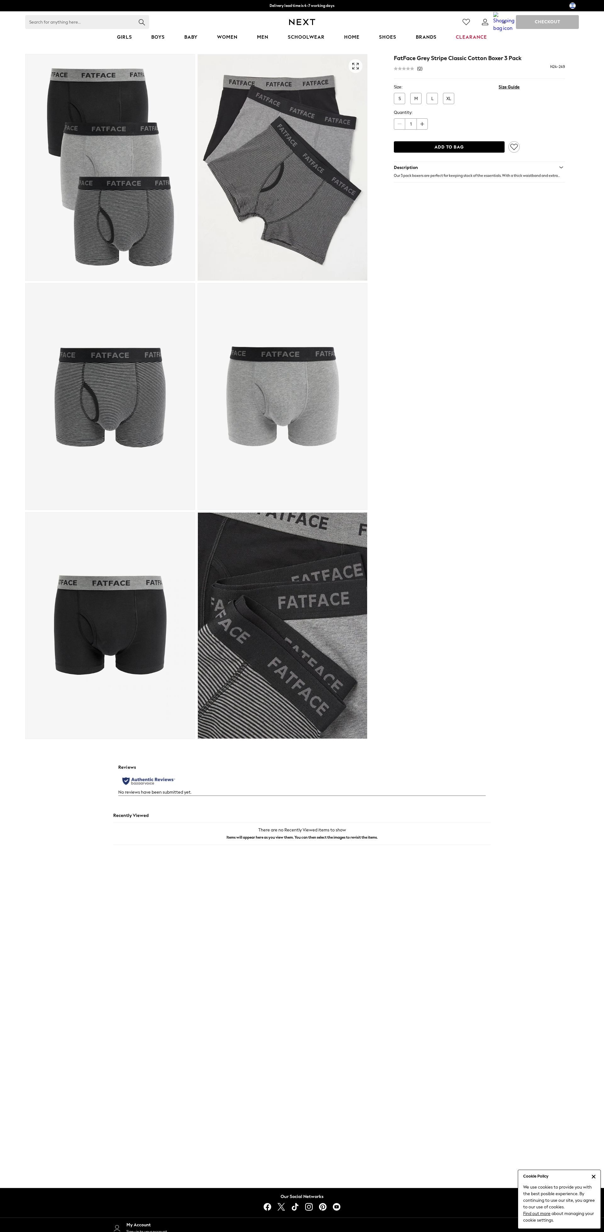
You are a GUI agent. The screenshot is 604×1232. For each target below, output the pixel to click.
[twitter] (281, 1207)
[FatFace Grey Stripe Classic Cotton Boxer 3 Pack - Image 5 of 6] (110, 626)
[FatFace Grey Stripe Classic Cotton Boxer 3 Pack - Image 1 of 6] (110, 167)
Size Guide (509, 87)
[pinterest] (323, 1207)
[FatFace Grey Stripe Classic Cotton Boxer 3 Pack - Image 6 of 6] (282, 626)
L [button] (432, 98)
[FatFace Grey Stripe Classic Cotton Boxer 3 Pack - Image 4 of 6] (282, 396)
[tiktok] (295, 1207)
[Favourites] (466, 22)
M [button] (416, 98)
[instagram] (309, 1207)
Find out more (537, 1213)
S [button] (400, 98)
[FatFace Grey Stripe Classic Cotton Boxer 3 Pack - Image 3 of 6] (110, 396)
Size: (398, 87)
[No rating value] (405, 68)
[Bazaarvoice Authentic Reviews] (148, 781)
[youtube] (337, 1207)
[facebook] (267, 1207)
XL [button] (448, 98)
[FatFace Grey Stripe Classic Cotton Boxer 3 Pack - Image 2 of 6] (282, 167)
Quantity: (403, 112)
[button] (479, 167)
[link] (485, 22)
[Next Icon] (302, 22)
